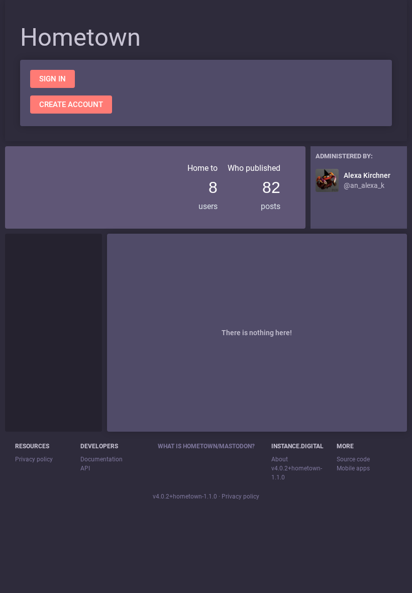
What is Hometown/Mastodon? (206, 446)
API (85, 468)
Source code (353, 459)
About (279, 459)
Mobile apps (353, 468)
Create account (71, 104)
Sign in (52, 78)
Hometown (80, 37)
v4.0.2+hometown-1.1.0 (185, 496)
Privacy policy (34, 459)
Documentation (101, 459)
